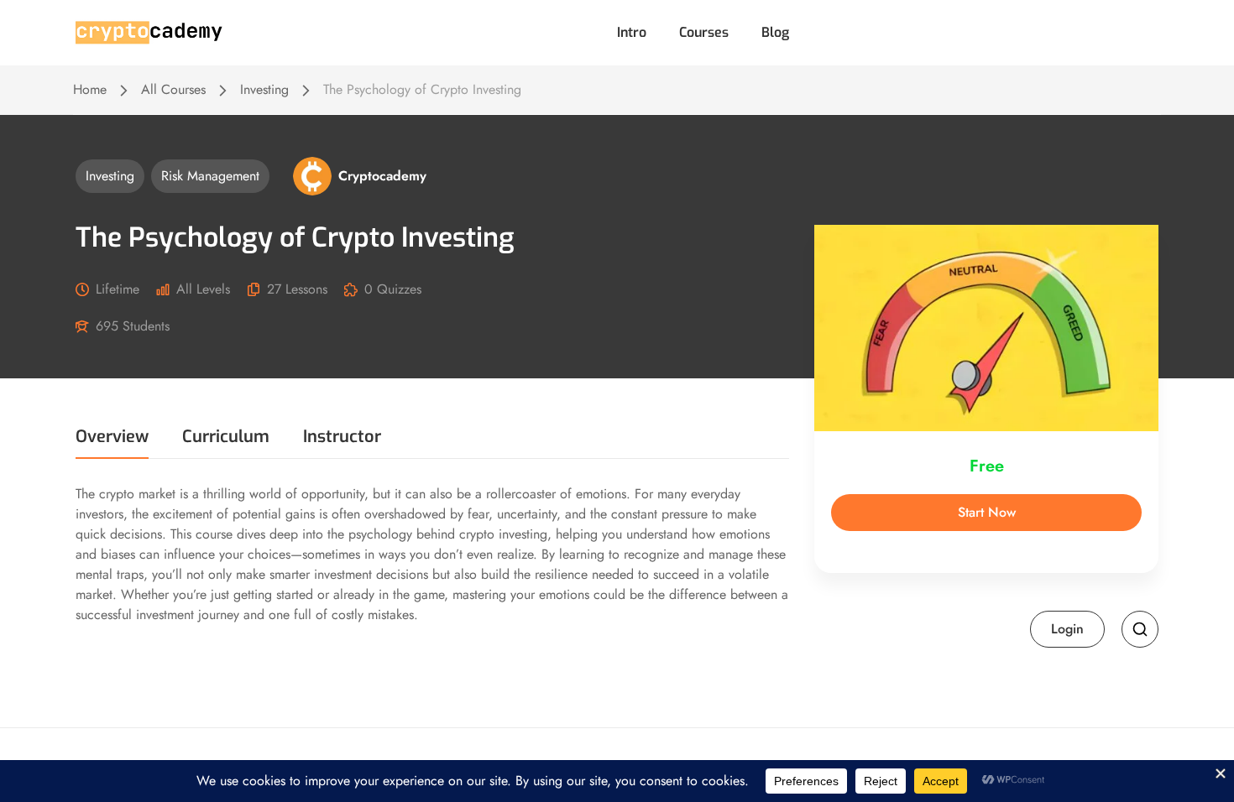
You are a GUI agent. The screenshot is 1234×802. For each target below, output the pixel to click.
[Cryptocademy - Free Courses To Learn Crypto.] (148, 31)
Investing (264, 89)
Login (1067, 628)
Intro (631, 32)
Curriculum (225, 438)
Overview (112, 438)
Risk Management (210, 175)
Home (90, 89)
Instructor (342, 438)
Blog (775, 32)
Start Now (987, 512)
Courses (704, 32)
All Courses (173, 89)
